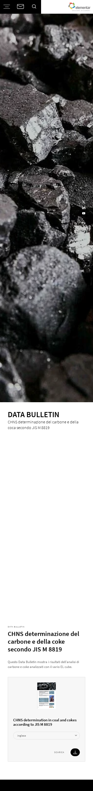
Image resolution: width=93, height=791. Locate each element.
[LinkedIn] (83, 207)
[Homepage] (79, 7)
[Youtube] (83, 213)
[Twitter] (83, 202)
